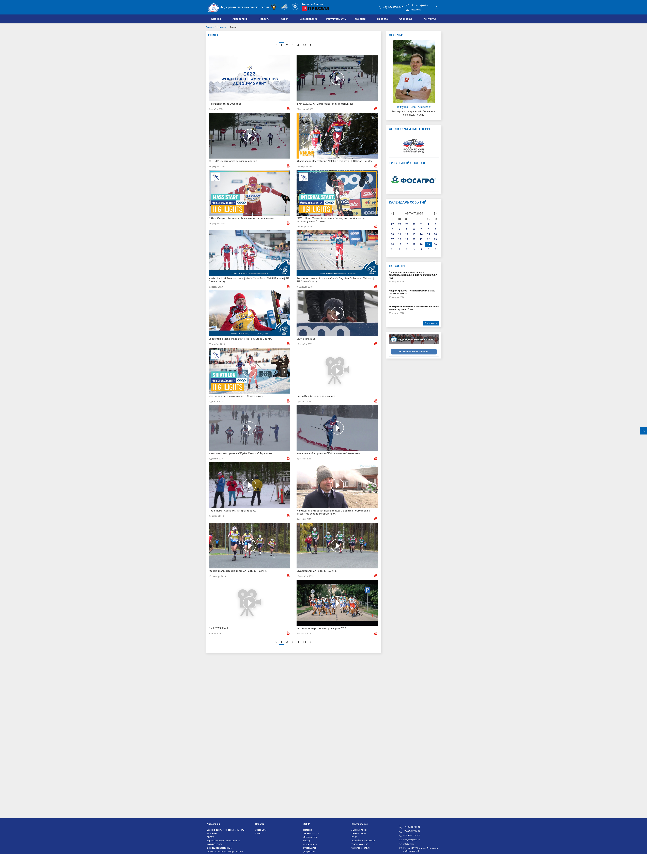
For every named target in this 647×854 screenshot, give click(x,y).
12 (406, 234)
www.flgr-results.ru (360, 847)
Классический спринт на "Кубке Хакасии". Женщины (328, 453)
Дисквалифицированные (219, 847)
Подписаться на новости (415, 351)
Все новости (431, 323)
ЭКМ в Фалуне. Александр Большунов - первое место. (241, 218)
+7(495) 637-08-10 (411, 831)
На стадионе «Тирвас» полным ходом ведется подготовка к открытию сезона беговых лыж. (333, 512)
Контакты (212, 833)
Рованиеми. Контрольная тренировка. (232, 510)
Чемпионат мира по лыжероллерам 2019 (321, 628)
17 (392, 239)
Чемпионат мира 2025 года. (225, 103)
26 (406, 244)
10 (392, 234)
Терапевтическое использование (223, 840)
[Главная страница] (213, 7)
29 (406, 224)
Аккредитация (310, 844)
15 (428, 234)
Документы (309, 851)
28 (399, 224)
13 (414, 234)
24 (392, 244)
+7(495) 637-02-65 (411, 835)
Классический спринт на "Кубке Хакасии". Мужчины (240, 453)
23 (435, 239)
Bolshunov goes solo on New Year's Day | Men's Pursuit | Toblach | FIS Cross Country (335, 280)
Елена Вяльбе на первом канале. (316, 396)
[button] (240, 18)
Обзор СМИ (261, 829)
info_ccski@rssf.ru (419, 5)
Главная (209, 27)
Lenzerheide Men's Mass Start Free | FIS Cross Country (240, 338)
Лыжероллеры (358, 833)
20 (414, 239)
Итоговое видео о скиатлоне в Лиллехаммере (237, 396)
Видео (258, 833)
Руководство (309, 847)
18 (399, 239)
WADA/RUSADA (215, 844)
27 (392, 224)
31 (421, 224)
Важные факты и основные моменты (225, 829)
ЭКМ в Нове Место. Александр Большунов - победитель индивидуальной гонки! (330, 219)
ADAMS (210, 837)
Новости (222, 27)
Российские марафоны (363, 840)
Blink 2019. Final (218, 628)
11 (399, 234)
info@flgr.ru (415, 9)
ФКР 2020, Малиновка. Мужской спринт (233, 161)
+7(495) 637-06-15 (393, 7)
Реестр (306, 840)
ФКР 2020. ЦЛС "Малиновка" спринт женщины (325, 103)
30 (414, 224)
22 (428, 239)
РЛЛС (354, 837)
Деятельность (310, 837)
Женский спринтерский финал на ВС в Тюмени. (238, 570)
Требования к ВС (359, 844)
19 (406, 239)
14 (421, 234)
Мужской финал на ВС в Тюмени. (317, 570)
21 (421, 239)
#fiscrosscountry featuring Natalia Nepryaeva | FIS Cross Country (334, 161)
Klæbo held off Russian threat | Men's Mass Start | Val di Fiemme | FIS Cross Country (249, 280)
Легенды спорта (311, 833)
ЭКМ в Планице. (306, 338)
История (307, 829)
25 (399, 244)
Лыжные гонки (358, 829)
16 (435, 234)
